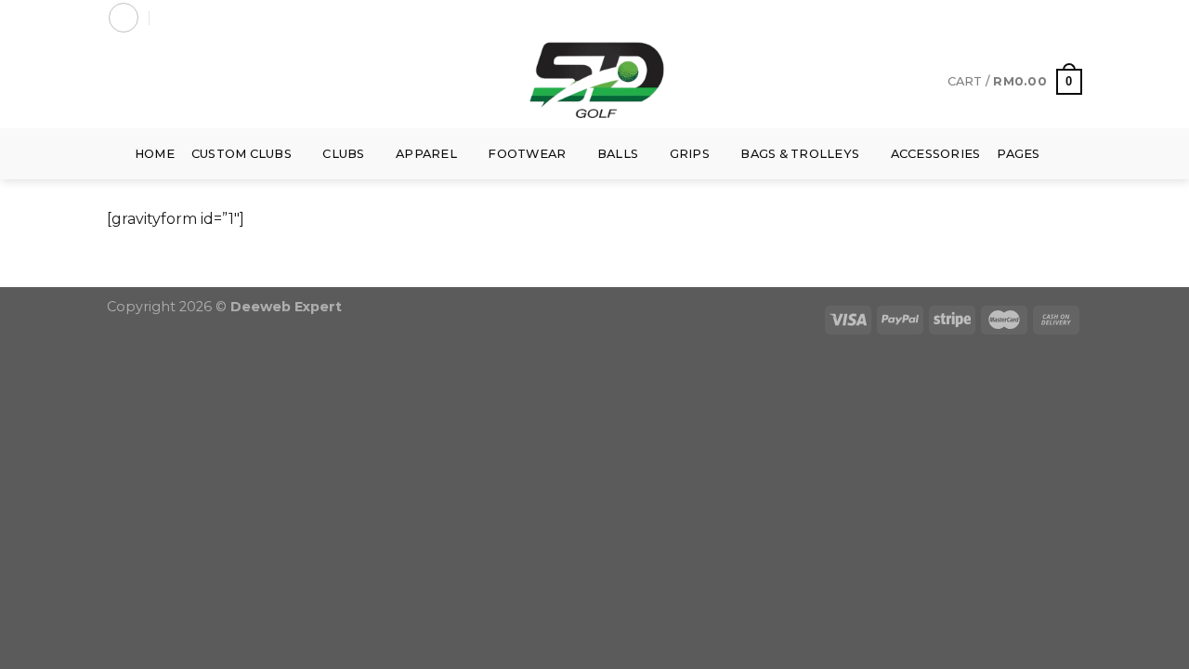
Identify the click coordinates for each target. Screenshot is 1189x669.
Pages (1018, 154)
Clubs (343, 154)
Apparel (426, 154)
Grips (690, 154)
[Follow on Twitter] (1055, 17)
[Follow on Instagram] (1037, 17)
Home (155, 154)
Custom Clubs (241, 154)
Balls (617, 154)
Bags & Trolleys (799, 154)
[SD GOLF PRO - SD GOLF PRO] (594, 81)
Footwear (527, 154)
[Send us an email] (1072, 17)
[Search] (167, 18)
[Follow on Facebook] (1020, 17)
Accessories (936, 154)
